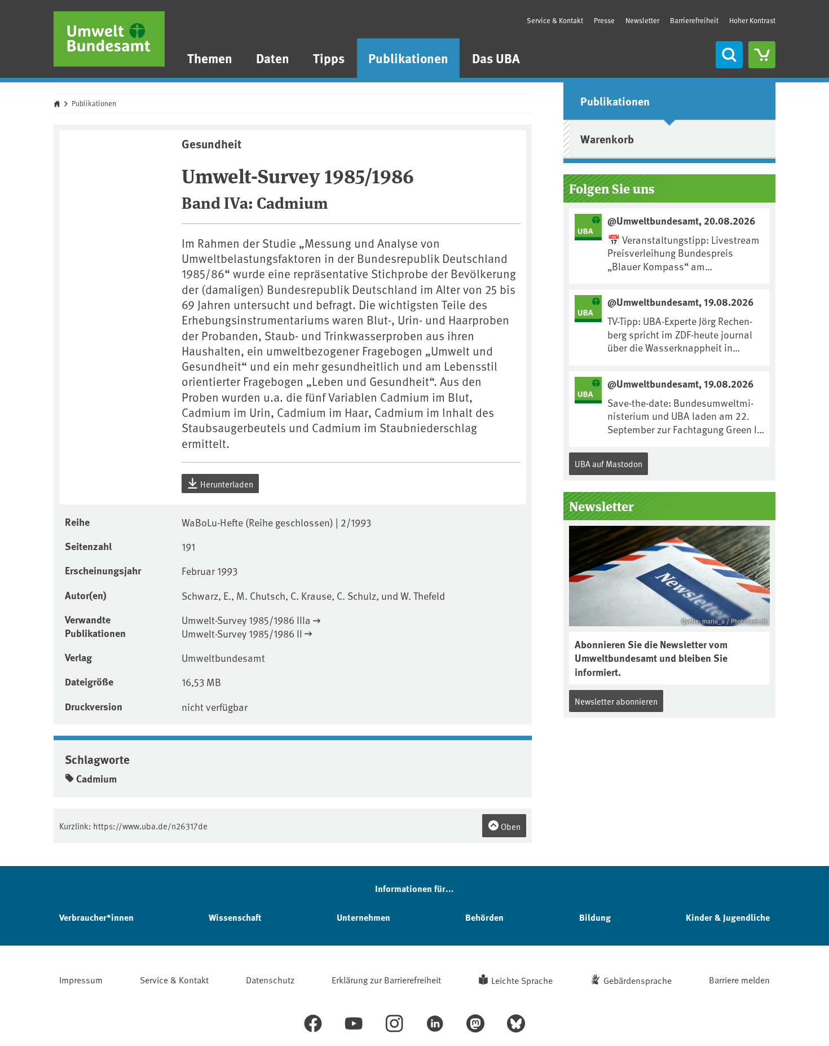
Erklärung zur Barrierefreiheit (386, 979)
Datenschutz (270, 979)
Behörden (484, 917)
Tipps (329, 58)
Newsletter (642, 20)
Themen (209, 58)
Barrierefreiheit (694, 20)
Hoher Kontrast (752, 20)
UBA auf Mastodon (608, 463)
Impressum (81, 979)
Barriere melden (739, 979)
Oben (510, 826)
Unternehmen (363, 917)
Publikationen (408, 58)
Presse (604, 20)
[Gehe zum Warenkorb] (761, 54)
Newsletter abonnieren (616, 701)
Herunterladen (226, 484)
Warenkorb (607, 138)
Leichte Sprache (522, 980)
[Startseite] (109, 39)
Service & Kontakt (555, 20)
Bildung (595, 917)
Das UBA (496, 58)
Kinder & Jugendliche (728, 917)
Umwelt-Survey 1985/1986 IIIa (246, 619)
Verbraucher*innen (96, 917)
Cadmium (96, 778)
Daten (272, 58)
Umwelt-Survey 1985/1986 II (242, 633)
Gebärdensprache (637, 980)
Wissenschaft (235, 917)
